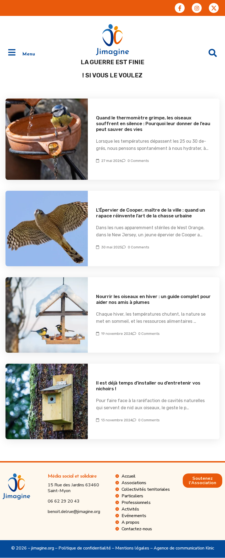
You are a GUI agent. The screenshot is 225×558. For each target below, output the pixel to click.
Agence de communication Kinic (184, 548)
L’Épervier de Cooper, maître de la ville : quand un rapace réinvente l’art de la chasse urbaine (150, 212)
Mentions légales (132, 548)
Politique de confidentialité (84, 548)
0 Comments (138, 161)
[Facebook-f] (180, 8)
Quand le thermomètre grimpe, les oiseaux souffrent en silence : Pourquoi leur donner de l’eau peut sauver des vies (153, 123)
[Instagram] (197, 8)
